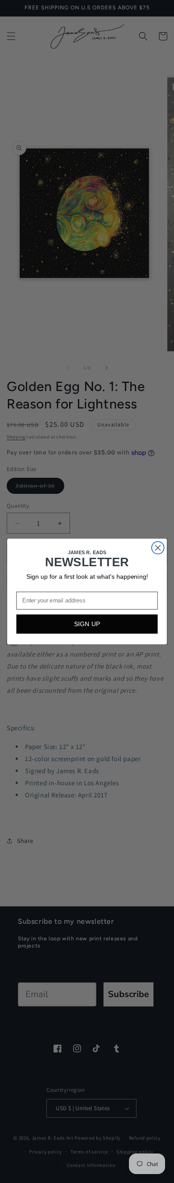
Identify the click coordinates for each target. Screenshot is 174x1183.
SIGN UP (87, 623)
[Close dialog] (158, 548)
